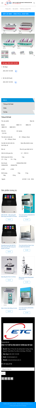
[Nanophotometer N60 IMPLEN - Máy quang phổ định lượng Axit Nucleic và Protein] (9, 233)
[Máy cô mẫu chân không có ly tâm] (9, 296)
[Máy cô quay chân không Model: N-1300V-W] (27, 265)
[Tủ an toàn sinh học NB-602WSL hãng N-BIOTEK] (27, 296)
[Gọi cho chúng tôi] (8, 378)
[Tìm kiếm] (34, 3)
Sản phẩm (15, 9)
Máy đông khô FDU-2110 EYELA (8, 277)
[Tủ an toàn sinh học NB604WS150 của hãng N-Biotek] (27, 203)
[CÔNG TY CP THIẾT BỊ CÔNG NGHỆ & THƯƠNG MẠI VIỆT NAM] (18, 3)
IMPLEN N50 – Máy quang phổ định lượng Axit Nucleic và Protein (9, 215)
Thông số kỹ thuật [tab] (8, 104)
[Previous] (4, 33)
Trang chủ (8, 9)
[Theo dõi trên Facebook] (2, 378)
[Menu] (2, 3)
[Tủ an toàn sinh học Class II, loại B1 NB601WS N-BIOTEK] (27, 233)
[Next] (31, 33)
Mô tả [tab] (5, 100)
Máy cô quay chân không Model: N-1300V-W (26, 278)
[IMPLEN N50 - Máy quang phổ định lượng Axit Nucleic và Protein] (9, 203)
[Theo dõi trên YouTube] (11, 378)
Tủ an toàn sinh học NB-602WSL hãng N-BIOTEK (26, 308)
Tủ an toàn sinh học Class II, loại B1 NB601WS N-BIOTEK (26, 246)
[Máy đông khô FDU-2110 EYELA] (9, 265)
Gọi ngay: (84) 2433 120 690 (10, 63)
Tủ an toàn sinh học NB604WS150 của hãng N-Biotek (27, 215)
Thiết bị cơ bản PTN (25, 9)
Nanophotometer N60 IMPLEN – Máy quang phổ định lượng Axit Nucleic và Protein (8, 247)
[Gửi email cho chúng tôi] (5, 378)
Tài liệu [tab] (5, 112)
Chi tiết (9, 219)
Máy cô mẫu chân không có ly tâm (9, 308)
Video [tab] (5, 108)
